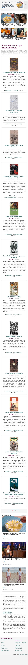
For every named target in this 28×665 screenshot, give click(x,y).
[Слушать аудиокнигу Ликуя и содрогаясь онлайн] (14, 102)
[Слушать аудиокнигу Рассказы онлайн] (14, 208)
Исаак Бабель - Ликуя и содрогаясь (14, 111)
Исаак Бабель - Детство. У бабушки (14, 146)
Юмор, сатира (11, 455)
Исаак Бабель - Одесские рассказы (14, 452)
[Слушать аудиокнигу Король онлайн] (14, 328)
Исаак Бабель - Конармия (14, 373)
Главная (3, 640)
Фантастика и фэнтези (20, 642)
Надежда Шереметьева (18, 503)
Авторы (3, 647)
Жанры (2, 642)
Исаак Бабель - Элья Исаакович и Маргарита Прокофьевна (14, 493)
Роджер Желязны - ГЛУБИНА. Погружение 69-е (14, 177)
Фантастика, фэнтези (11, 179)
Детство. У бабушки (7, 613)
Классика (11, 218)
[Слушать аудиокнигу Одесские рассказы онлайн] (14, 443)
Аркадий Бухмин (18, 157)
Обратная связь (5, 650)
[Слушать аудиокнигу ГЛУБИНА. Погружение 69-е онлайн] (14, 169)
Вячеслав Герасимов (18, 391)
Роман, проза (11, 74)
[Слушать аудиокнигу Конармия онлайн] (14, 365)
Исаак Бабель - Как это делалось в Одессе (14, 256)
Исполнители (4, 648)
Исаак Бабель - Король (14, 336)
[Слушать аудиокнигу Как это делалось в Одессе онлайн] (14, 247)
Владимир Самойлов (18, 430)
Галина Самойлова (18, 234)
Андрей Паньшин (18, 275)
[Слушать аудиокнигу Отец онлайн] (14, 288)
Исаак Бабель (8, 90)
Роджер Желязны (14, 195)
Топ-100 (3, 645)
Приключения (18, 648)
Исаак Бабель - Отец (14, 296)
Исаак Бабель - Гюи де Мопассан (14, 72)
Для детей (17, 645)
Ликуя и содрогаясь (7, 612)
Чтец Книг (16, 90)
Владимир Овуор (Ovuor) (10, 197)
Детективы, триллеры (20, 644)
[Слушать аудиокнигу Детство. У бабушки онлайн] (14, 137)
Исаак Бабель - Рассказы (14, 216)
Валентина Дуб (18, 123)
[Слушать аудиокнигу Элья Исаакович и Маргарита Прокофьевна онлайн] (14, 484)
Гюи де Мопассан (7, 611)
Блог (2, 644)
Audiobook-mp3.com (23, 654)
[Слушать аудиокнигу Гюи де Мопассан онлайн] (14, 64)
